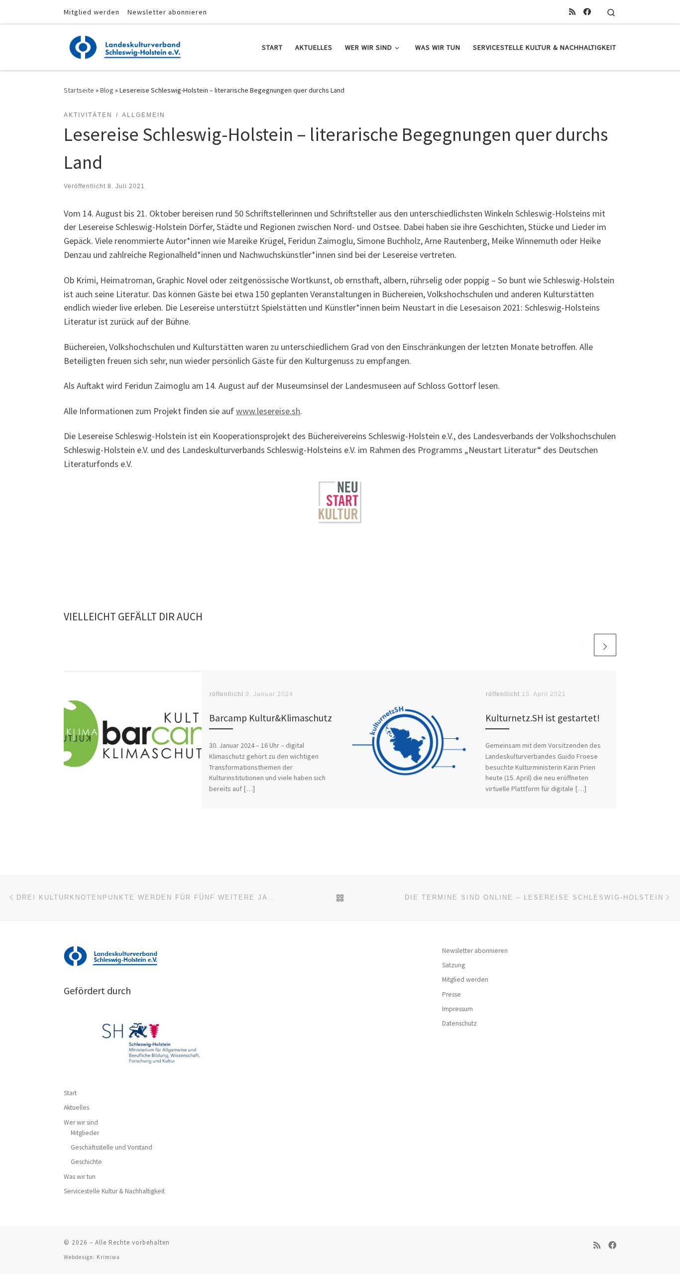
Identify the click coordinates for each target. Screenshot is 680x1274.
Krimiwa (108, 1257)
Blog (106, 90)
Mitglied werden (465, 979)
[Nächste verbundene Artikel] (605, 645)
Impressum (457, 1009)
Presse (451, 994)
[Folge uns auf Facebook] (587, 11)
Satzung (453, 965)
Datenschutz (459, 1023)
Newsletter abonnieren (475, 950)
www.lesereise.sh (268, 411)
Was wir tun (80, 1176)
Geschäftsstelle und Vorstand (111, 1147)
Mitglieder (85, 1133)
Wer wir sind (81, 1122)
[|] (126, 45)
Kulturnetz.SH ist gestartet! (542, 718)
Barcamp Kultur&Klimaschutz (270, 718)
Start (70, 1093)
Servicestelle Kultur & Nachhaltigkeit (114, 1191)
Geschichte (86, 1162)
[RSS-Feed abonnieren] (572, 11)
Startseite (79, 90)
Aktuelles (76, 1107)
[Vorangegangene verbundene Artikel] (581, 645)
